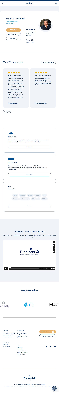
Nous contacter (6, 346)
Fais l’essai (29, 206)
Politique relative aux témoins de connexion (22, 351)
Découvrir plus (29, 147)
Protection (5, 344)
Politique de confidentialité (20, 348)
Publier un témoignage (48, 62)
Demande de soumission (48, 336)
